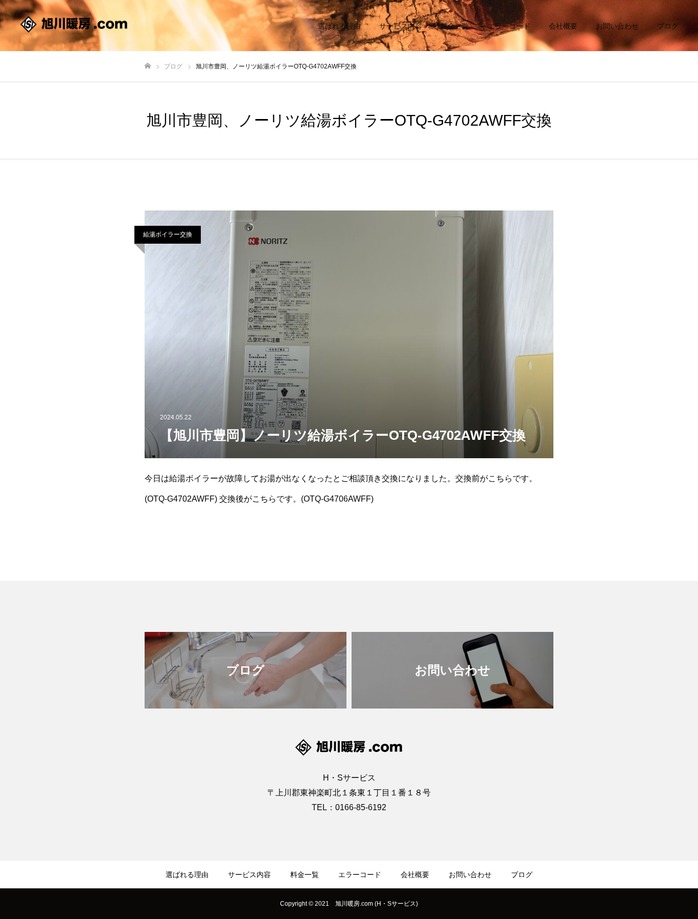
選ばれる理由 (339, 26)
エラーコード (508, 26)
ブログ (668, 26)
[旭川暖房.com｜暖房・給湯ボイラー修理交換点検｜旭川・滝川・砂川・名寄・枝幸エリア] (74, 25)
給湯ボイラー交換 (167, 234)
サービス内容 (400, 26)
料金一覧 (454, 26)
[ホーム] (148, 66)
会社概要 (563, 26)
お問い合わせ (617, 26)
